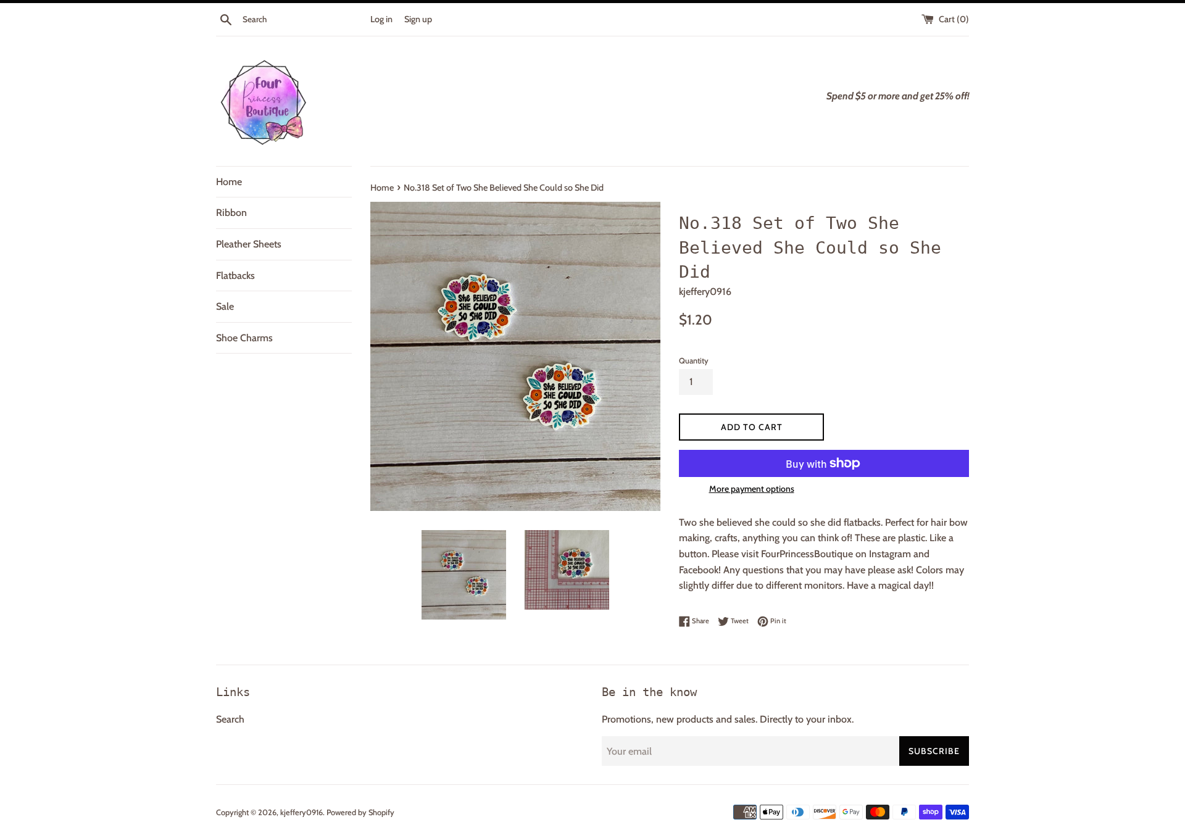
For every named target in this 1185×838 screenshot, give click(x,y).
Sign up (418, 19)
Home (229, 182)
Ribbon (231, 212)
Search (230, 719)
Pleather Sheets (248, 244)
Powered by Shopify (360, 812)
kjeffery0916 (301, 812)
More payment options (751, 488)
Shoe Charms (244, 338)
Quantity (694, 360)
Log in (381, 19)
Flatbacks (235, 275)
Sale (225, 306)
